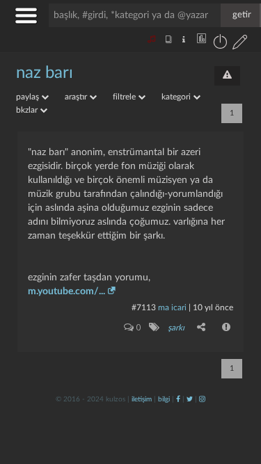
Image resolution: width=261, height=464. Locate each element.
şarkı (176, 327)
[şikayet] (227, 327)
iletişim (142, 399)
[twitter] (190, 399)
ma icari (172, 307)
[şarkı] (153, 327)
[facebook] (178, 399)
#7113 (144, 307)
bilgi (164, 399)
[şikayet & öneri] (227, 76)
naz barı (44, 73)
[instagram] (202, 399)
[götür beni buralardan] (237, 393)
